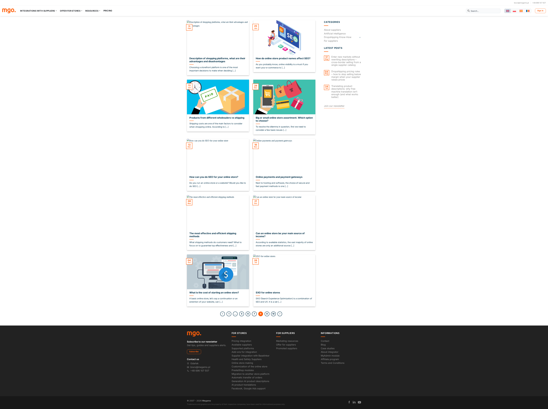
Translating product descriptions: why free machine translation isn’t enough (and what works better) (344, 91)
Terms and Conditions (332, 362)
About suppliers (332, 29)
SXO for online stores (268, 292)
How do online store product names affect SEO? (283, 58)
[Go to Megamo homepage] (194, 333)
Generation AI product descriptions (250, 381)
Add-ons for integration (244, 351)
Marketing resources (287, 341)
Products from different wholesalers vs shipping (216, 117)
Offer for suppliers (286, 344)
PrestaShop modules (243, 370)
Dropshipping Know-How (337, 37)
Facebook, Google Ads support (248, 388)
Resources (91, 11)
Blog (323, 344)
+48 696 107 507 (539, 3)
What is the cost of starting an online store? (214, 292)
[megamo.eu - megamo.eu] (9, 10)
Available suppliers (242, 344)
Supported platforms (243, 348)
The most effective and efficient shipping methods (212, 235)
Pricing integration (241, 341)
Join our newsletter (334, 105)
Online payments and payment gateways (279, 177)
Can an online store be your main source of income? (280, 235)
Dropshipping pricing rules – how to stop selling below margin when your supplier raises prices (346, 75)
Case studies (328, 348)
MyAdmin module (330, 355)
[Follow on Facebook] (349, 402)
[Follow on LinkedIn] (354, 402)
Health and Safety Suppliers (246, 359)
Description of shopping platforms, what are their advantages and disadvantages (217, 60)
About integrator (329, 351)
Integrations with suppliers (37, 11)
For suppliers (331, 40)
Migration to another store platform (250, 373)
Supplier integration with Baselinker (250, 355)
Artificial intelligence (335, 33)
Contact (325, 341)
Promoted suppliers (286, 348)
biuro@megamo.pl (521, 3)
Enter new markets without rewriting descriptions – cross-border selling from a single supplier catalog (346, 61)
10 (273, 314)
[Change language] (507, 11)
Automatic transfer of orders (247, 377)
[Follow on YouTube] (359, 402)
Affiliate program (330, 359)
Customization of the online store (249, 366)
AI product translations (244, 384)
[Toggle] (360, 37)
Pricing (107, 11)
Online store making (242, 362)
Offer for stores (70, 11)
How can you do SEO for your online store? (213, 177)
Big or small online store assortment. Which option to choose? (284, 119)
